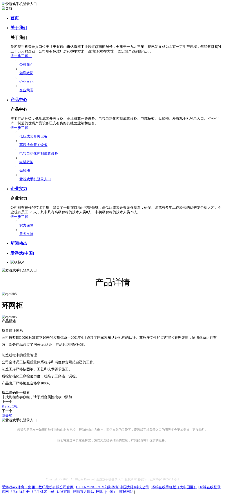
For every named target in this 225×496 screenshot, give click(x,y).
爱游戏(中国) (22, 253)
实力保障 (26, 225)
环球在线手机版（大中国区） (174, 487)
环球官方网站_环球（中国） (95, 492)
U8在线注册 (20, 492)
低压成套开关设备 (33, 136)
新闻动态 (19, 243)
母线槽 (24, 170)
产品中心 (19, 99)
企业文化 (26, 81)
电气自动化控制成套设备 (38, 153)
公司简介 (26, 64)
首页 (15, 18)
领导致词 (26, 73)
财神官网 (63, 492)
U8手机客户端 (43, 492)
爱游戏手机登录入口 (35, 179)
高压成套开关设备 (33, 145)
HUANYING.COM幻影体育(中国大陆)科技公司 (112, 487)
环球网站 (126, 492)
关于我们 (19, 27)
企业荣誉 (26, 90)
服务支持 (26, 234)
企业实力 (19, 188)
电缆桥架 (26, 162)
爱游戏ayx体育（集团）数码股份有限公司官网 (38, 487)
